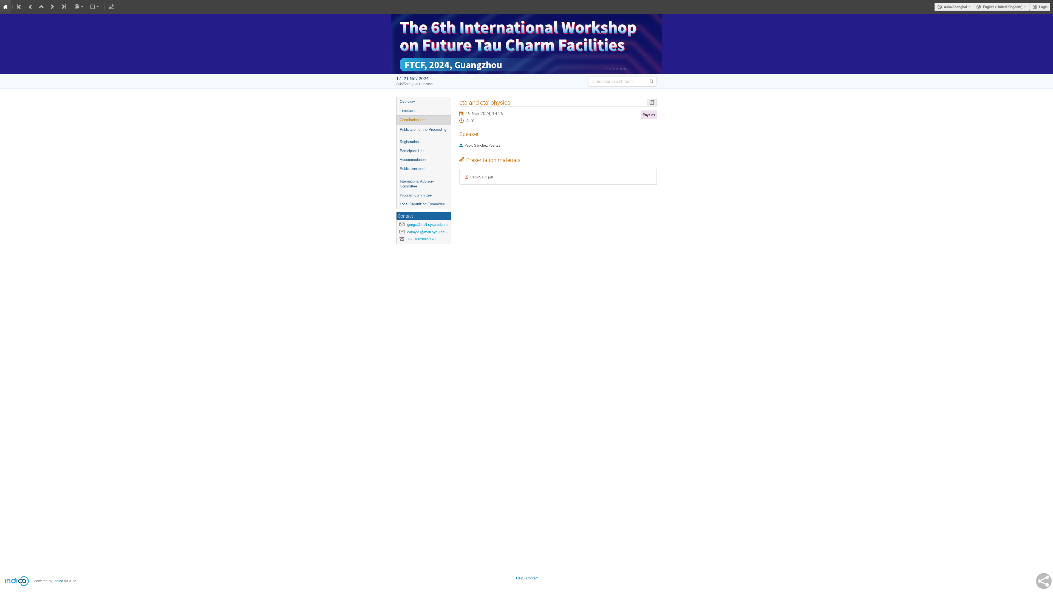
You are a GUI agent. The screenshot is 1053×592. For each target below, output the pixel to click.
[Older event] (30, 7)
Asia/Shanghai (955, 6)
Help (519, 578)
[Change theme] (95, 7)
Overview (407, 101)
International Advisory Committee (417, 184)
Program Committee (416, 195)
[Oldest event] (19, 7)
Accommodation (413, 160)
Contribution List (413, 120)
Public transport (412, 169)
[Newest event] (63, 7)
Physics (649, 114)
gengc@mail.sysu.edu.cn (427, 224)
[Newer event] (52, 7)
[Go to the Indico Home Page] (5, 7)
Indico (58, 581)
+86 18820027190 (421, 239)
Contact (532, 578)
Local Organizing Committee (422, 204)
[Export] (79, 7)
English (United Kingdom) (1003, 6)
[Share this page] (1044, 581)
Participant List (412, 151)
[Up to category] (41, 7)
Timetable (407, 111)
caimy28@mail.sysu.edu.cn (429, 232)
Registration (409, 142)
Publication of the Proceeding (423, 129)
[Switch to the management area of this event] (111, 7)
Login (1043, 6)
